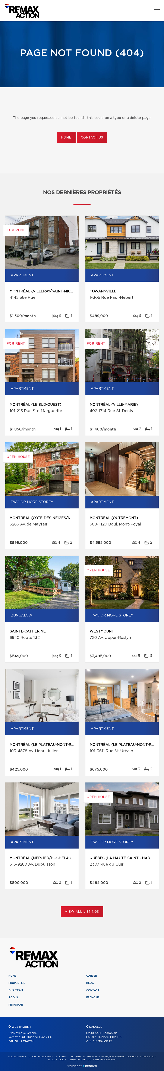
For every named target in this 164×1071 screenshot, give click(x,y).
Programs (16, 1004)
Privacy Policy (56, 1060)
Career (91, 975)
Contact (93, 990)
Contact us (92, 137)
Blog (90, 983)
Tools (13, 997)
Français (93, 997)
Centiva (90, 1065)
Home (66, 137)
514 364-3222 (102, 1041)
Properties (17, 983)
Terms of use (77, 1060)
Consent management (102, 1060)
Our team (16, 990)
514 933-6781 (24, 1041)
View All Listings (82, 911)
